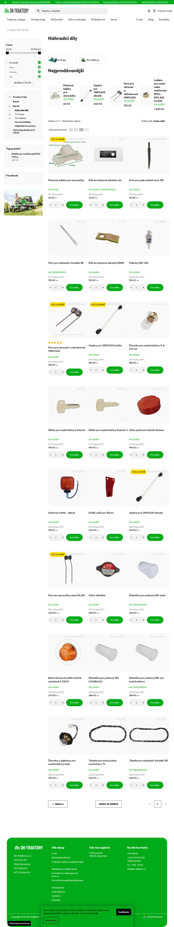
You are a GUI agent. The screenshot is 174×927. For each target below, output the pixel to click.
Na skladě (25, 62)
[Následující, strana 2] (157, 804)
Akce (25, 67)
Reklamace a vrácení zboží (64, 869)
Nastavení (50, 920)
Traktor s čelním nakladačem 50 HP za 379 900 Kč (71, 2)
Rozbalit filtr (22, 82)
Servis (16, 106)
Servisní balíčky (23, 122)
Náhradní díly (22, 110)
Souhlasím (123, 912)
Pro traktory (20, 118)
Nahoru (59, 804)
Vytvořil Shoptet (154, 916)
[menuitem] (16, 19)
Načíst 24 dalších (108, 804)
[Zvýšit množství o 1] (63, 204)
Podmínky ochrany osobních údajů (67, 863)
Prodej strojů (20, 97)
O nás (139, 19)
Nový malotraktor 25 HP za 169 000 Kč (114, 2)
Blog (151, 19)
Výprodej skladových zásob (24, 131)
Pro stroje (19, 114)
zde (96, 913)
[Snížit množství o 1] (50, 204)
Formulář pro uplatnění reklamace (67, 882)
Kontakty (164, 19)
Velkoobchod (58, 887)
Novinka (25, 72)
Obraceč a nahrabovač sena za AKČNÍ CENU (25, 2)
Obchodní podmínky (61, 857)
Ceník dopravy (58, 891)
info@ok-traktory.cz (136, 869)
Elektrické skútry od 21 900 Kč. (149, 2)
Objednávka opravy (25, 125)
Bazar (16, 101)
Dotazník (56, 900)
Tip (25, 77)
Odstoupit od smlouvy (19, 923)
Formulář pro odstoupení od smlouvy (65, 875)
